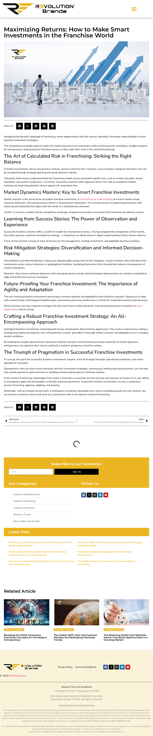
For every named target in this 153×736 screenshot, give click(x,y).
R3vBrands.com (17, 675)
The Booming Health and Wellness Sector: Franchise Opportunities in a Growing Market (126, 637)
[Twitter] (89, 495)
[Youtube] (105, 495)
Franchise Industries (14, 629)
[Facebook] (83, 495)
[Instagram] (94, 495)
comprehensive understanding (96, 199)
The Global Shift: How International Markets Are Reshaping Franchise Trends (75, 637)
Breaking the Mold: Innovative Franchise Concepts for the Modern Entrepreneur (25, 637)
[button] (134, 9)
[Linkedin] (100, 495)
